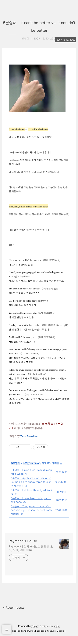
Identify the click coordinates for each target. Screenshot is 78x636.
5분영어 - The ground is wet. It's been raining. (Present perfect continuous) (31, 510)
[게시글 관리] (27, 447)
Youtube (51, 630)
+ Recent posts (13, 607)
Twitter (30, 630)
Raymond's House (23, 541)
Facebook (40, 630)
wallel (57, 626)
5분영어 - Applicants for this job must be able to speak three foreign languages (31, 482)
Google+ (61, 630)
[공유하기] (23, 447)
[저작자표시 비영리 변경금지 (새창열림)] (53, 447)
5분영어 (15, 463)
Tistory (35, 626)
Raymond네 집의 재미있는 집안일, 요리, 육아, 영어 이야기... (31, 548)
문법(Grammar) (32, 463)
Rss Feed (17, 630)
